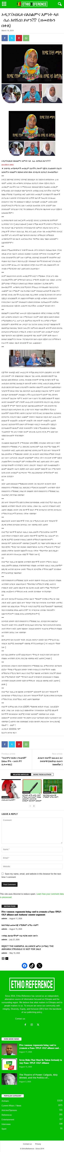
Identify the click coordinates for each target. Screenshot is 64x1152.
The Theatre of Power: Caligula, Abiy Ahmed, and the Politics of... (38, 1076)
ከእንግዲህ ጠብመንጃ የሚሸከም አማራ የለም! (50, 796)
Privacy (38, 1144)
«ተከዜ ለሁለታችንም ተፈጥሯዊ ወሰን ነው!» (20, 935)
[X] (38, 1025)
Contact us (27, 1144)
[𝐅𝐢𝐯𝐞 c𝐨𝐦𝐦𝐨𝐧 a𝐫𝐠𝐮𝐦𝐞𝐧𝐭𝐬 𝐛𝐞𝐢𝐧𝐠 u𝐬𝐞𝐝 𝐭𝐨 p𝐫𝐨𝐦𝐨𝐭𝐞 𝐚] (9, 1049)
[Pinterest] (19, 38)
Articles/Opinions (9, 1110)
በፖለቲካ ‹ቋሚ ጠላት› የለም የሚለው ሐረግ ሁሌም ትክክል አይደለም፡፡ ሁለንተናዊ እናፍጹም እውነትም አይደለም (31, 798)
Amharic (5, 797)
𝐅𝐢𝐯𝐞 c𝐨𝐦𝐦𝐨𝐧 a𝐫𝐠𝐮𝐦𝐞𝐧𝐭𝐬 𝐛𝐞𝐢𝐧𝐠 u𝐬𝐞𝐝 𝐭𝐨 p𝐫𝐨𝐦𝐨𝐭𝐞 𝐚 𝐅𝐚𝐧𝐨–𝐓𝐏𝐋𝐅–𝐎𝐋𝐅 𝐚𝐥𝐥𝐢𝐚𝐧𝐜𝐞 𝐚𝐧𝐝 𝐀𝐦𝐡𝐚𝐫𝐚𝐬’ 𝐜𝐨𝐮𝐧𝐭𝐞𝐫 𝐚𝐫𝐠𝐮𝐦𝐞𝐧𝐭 (32, 913)
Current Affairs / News (11, 1105)
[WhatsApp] (26, 38)
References (7, 1115)
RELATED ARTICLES (21, 774)
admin (4, 918)
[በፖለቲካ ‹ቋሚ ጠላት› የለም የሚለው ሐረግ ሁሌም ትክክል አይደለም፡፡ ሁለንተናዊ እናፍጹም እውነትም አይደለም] (32, 786)
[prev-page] (30, 806)
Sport (4, 1129)
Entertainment (8, 1119)
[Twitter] (12, 38)
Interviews (6, 1124)
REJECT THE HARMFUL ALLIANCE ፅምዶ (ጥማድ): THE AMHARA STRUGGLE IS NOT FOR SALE (28, 948)
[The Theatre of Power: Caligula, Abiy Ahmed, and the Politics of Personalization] (9, 1079)
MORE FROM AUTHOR (42, 774)
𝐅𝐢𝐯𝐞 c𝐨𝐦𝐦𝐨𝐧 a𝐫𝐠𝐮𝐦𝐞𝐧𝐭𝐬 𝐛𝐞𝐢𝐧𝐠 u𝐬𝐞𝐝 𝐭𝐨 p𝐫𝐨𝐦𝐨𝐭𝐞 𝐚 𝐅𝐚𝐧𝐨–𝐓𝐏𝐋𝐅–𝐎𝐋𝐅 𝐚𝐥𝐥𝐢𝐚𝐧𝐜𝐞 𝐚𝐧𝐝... (40, 1046)
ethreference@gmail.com (37, 1019)
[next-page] (33, 806)
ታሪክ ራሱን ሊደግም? (8, 800)
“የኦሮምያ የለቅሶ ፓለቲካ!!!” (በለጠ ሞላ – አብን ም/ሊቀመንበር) (14, 761)
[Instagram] (32, 1025)
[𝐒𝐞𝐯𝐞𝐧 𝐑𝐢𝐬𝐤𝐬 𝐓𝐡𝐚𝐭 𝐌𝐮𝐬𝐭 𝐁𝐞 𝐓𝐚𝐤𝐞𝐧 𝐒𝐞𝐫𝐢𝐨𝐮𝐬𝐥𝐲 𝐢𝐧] (9, 1064)
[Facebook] (5, 38)
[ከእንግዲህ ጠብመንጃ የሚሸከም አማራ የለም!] (52, 786)
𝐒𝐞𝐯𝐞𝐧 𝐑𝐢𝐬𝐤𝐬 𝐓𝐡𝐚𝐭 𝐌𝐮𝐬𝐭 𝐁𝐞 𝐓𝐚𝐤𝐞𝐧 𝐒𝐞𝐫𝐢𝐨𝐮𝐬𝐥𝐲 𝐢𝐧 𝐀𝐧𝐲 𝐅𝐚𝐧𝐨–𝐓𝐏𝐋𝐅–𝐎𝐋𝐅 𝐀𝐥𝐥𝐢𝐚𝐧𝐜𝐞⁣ (40, 1061)
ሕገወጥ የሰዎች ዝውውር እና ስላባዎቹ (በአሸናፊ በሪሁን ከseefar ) (50, 761)
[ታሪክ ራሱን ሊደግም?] (11, 788)
